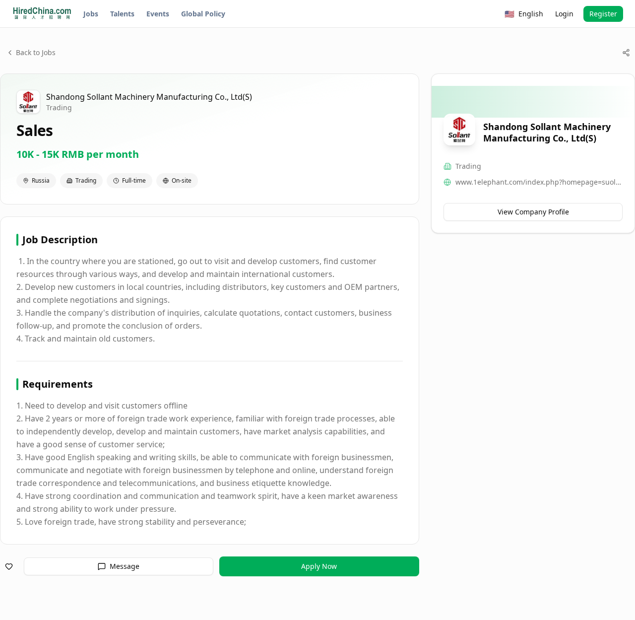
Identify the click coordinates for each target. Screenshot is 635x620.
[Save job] (9, 566)
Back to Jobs (36, 52)
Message (124, 566)
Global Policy (203, 13)
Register (603, 13)
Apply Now (319, 566)
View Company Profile (533, 211)
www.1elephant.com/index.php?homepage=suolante (539, 182)
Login (564, 13)
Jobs (90, 13)
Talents (122, 13)
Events (157, 13)
